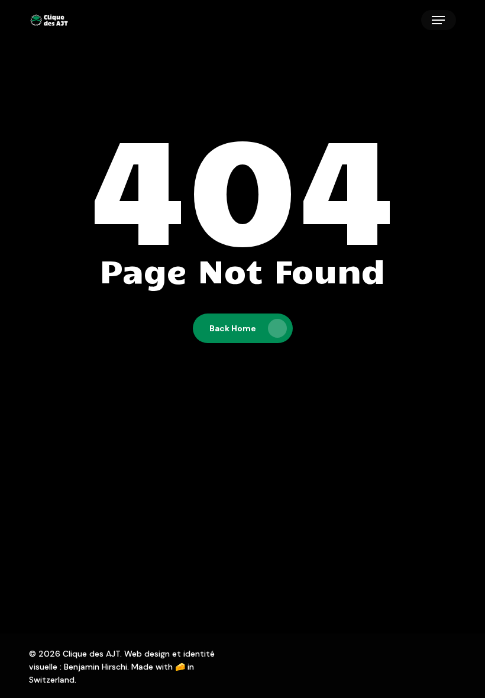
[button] (438, 20)
